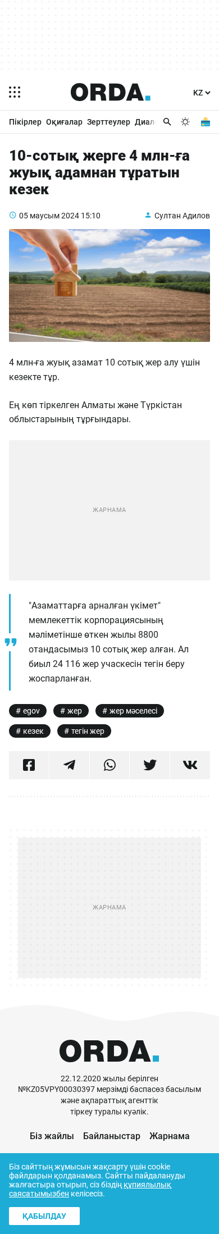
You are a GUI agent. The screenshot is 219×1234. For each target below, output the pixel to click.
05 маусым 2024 (49, 215)
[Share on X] (150, 765)
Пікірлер (25, 121)
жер (74, 710)
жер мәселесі (133, 710)
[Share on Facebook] (29, 765)
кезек (33, 730)
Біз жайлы (52, 1136)
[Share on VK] (190, 765)
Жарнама (169, 1136)
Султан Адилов (182, 215)
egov (31, 710)
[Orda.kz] (109, 1068)
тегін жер (87, 730)
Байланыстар (111, 1136)
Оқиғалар (64, 121)
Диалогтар (155, 121)
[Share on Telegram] (69, 765)
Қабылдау (44, 1216)
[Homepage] (110, 92)
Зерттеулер (108, 121)
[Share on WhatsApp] (110, 765)
